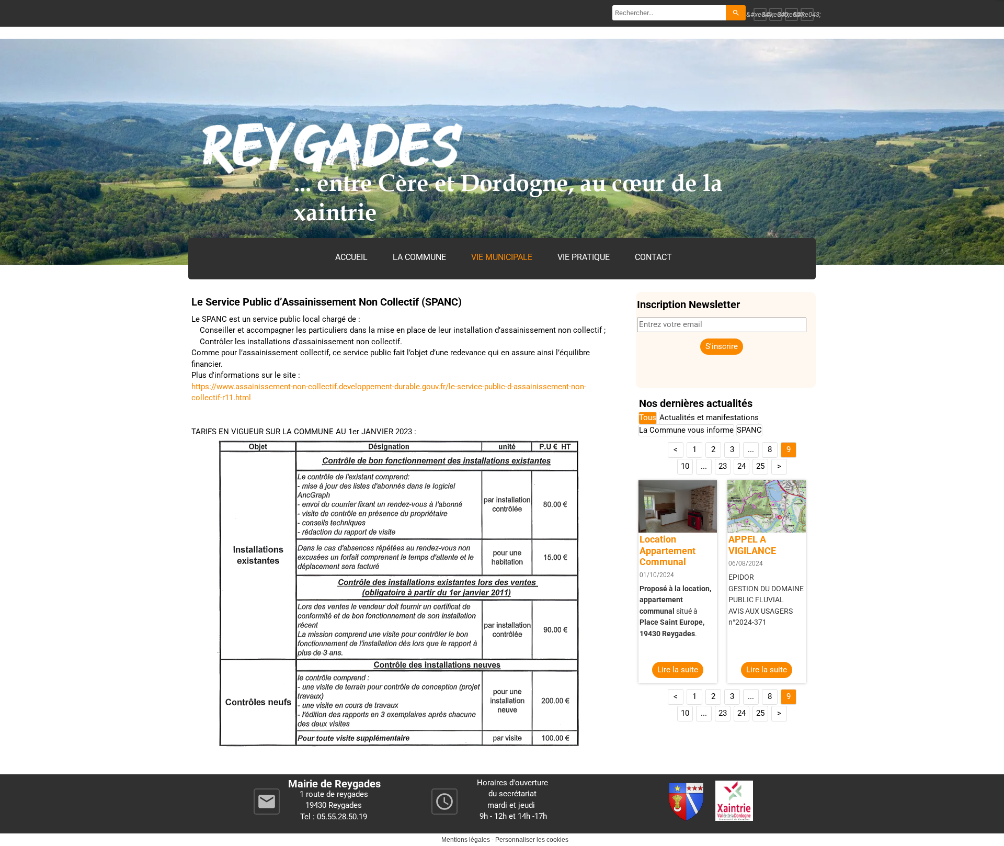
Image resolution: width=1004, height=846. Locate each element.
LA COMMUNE (419, 257)
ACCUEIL (351, 257)
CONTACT (653, 257)
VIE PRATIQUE (583, 257)
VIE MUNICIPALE (501, 257)
